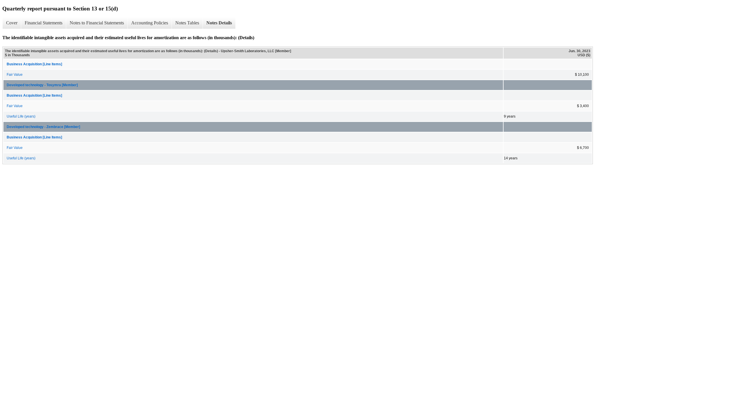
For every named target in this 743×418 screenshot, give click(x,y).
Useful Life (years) (21, 116)
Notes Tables (187, 22)
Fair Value (15, 74)
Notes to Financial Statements (97, 22)
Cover (11, 22)
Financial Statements (43, 22)
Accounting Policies (149, 22)
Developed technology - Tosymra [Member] (42, 85)
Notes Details (219, 22)
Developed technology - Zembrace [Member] (43, 127)
